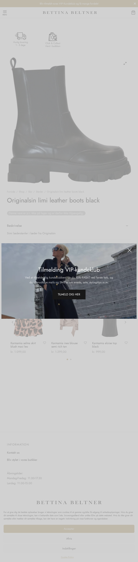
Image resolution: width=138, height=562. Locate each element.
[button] (69, 294)
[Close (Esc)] (129, 250)
